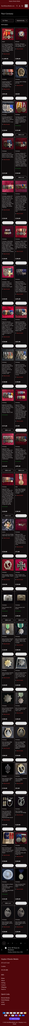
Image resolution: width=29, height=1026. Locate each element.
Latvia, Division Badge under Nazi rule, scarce (8, 535)
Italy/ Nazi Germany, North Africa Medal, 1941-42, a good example (20, 491)
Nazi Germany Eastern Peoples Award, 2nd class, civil (21, 709)
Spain (3, 41)
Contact (3, 985)
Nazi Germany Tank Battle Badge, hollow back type (7, 923)
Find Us (3, 989)
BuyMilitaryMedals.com (12, 1022)
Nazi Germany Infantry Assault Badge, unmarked (21, 780)
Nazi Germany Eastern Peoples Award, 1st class (7, 674)
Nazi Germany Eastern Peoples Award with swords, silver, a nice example (21, 640)
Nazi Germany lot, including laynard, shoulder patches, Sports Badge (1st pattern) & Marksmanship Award (7, 814)
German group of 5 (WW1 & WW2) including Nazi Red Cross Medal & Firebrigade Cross (7, 84)
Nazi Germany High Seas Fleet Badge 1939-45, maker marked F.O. (7, 743)
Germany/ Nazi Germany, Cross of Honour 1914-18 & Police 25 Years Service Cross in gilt (7, 284)
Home (3, 978)
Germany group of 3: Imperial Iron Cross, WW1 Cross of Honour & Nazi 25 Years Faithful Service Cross (8, 119)
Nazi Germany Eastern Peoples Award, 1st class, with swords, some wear (7, 709)
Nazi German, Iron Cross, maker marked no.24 (20, 576)
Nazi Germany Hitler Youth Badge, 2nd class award (7, 780)
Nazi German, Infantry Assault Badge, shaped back (7, 576)
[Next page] (25, 943)
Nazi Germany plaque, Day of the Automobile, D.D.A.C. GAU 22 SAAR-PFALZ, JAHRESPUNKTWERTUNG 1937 (8, 888)
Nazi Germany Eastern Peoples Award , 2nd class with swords (7, 640)
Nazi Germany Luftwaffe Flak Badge (20, 812)
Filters (6, 20)
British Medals (5, 998)
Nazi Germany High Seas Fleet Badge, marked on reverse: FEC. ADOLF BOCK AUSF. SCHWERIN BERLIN (20, 745)
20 (21, 943)
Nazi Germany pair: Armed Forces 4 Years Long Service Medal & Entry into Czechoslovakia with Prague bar (21, 851)
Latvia (3, 532)
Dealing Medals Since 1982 (15, 952)
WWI (2, 1002)
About (3, 980)
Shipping (3, 987)
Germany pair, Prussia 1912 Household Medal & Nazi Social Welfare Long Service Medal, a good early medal (20, 120)
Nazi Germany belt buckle (6, 608)
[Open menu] (26, 5)
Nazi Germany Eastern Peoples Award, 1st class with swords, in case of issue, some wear (21, 675)
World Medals (5, 1000)
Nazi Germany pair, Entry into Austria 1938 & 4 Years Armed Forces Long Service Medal (7, 850)
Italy (16, 486)
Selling (3, 982)
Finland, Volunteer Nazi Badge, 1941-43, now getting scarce (20, 45)
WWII (3, 1004)
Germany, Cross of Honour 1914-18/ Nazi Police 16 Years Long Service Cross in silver (7, 155)
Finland (17, 41)
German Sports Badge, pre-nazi (20, 82)
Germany (4, 79)
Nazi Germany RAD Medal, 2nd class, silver (20, 885)
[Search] (17, 5)
